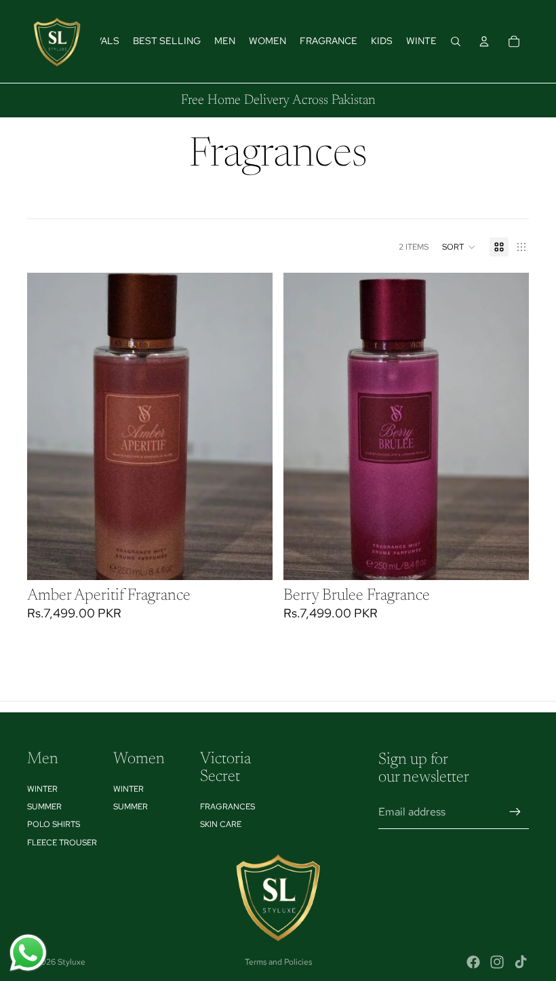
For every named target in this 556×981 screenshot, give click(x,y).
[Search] (456, 41)
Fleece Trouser (62, 842)
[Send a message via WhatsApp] (28, 952)
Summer (44, 806)
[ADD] (251, 559)
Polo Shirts (53, 825)
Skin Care (220, 825)
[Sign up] (515, 812)
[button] (459, 247)
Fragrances (227, 806)
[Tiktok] (521, 962)
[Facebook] (473, 962)
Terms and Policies (278, 962)
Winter (42, 789)
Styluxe (71, 962)
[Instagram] (497, 962)
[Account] (484, 41)
